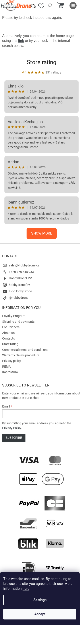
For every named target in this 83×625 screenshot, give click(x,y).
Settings (39, 600)
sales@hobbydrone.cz (24, 265)
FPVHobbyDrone (20, 291)
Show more (41, 233)
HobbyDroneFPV (20, 278)
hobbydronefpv (19, 285)
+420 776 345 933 (21, 272)
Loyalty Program (13, 316)
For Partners (10, 327)
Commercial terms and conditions (25, 349)
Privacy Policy (11, 428)
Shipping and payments (18, 321)
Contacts (8, 338)
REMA (6, 366)
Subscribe (14, 437)
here (26, 588)
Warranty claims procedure (20, 355)
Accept (39, 614)
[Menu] (73, 5)
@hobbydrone (18, 297)
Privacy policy (11, 361)
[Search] (49, 5)
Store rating (41, 62)
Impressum (10, 372)
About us (8, 333)
